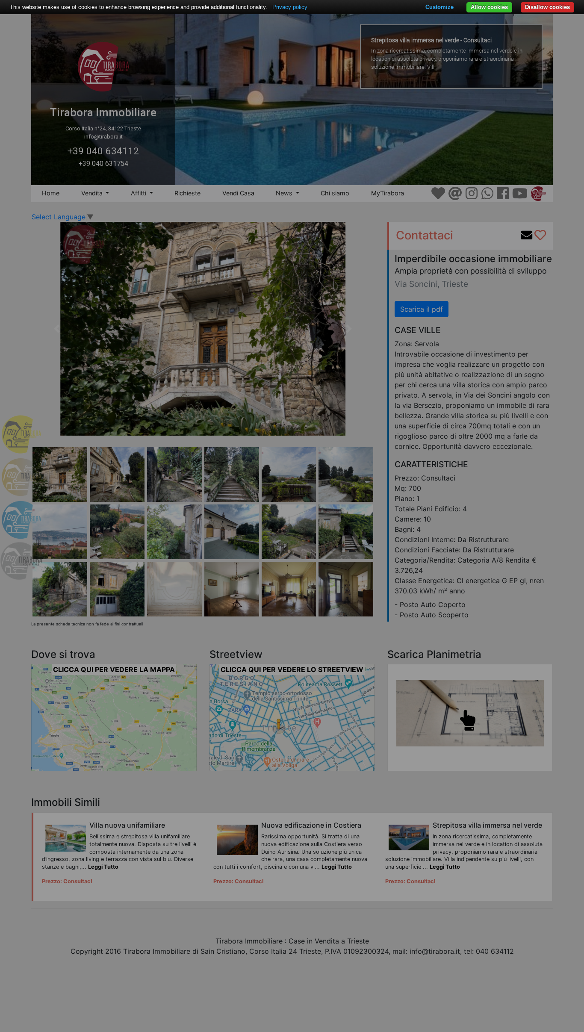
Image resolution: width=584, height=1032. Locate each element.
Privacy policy (289, 7)
